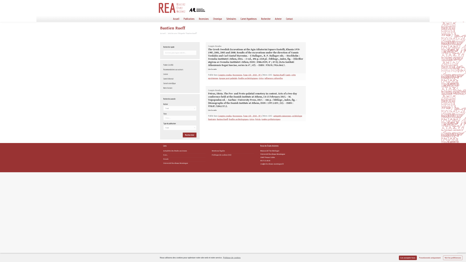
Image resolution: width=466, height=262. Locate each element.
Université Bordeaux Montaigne (175, 163)
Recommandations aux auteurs (173, 69)
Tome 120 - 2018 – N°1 (252, 75)
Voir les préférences (453, 258)
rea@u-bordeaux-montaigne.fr (272, 164)
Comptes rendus (225, 75)
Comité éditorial (168, 79)
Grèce (261, 78)
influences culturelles (274, 78)
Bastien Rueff (278, 75)
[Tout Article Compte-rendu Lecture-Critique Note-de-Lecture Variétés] (179, 128)
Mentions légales (218, 151)
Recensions (237, 75)
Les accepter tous (407, 258)
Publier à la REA (168, 65)
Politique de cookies (232, 258)
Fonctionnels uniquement (430, 258)
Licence (165, 74)
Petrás (258, 119)
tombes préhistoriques (271, 119)
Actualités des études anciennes (175, 151)
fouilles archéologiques (248, 78)
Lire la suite (212, 69)
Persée (165, 159)
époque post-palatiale (228, 78)
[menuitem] (176, 19)
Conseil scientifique (169, 83)
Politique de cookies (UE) (221, 155)
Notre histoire (167, 88)
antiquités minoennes (282, 116)
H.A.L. (165, 155)
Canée (287, 75)
